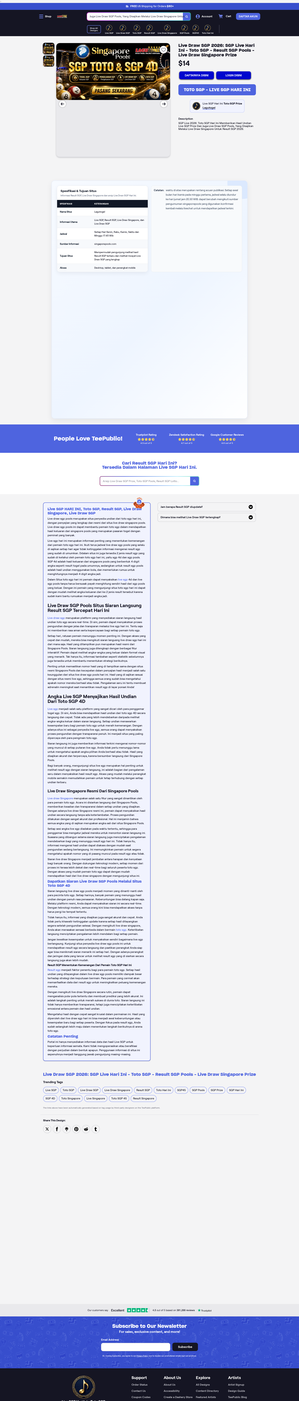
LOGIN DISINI (233, 75)
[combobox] (135, 16)
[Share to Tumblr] (96, 1128)
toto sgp (121, 929)
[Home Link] (62, 16)
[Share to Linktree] (66, 1128)
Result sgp (54, 969)
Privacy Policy (142, 1356)
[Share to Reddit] (86, 1128)
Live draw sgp (56, 617)
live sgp (123, 579)
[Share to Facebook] (57, 1128)
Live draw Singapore (60, 798)
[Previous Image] (62, 104)
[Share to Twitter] (47, 1128)
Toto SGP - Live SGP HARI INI (217, 89)
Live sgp (53, 708)
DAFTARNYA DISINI (197, 75)
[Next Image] (164, 104)
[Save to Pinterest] (76, 1128)
